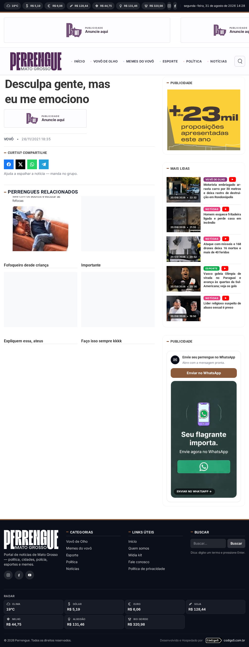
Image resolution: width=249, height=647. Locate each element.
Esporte (170, 61)
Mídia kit (135, 555)
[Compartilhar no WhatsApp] (32, 164)
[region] (90, 6)
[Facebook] (175, 6)
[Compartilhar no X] (20, 164)
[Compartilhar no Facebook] (9, 164)
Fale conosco (138, 562)
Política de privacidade (146, 569)
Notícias (218, 61)
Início (79, 61)
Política (194, 61)
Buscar (236, 543)
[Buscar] (239, 61)
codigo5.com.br (234, 640)
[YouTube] (29, 575)
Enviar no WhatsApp (204, 373)
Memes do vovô (140, 61)
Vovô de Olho (105, 61)
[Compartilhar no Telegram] (44, 164)
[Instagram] (169, 6)
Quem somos (138, 548)
